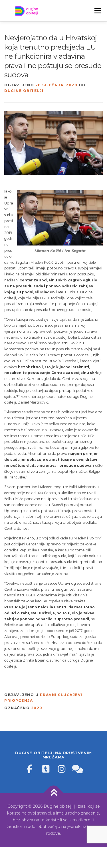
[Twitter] (45, 769)
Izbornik (98, 11)
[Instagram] (61, 769)
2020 (37, 708)
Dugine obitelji (24, 91)
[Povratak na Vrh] (53, 793)
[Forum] (77, 769)
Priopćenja (18, 700)
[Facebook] (29, 769)
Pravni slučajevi (61, 695)
